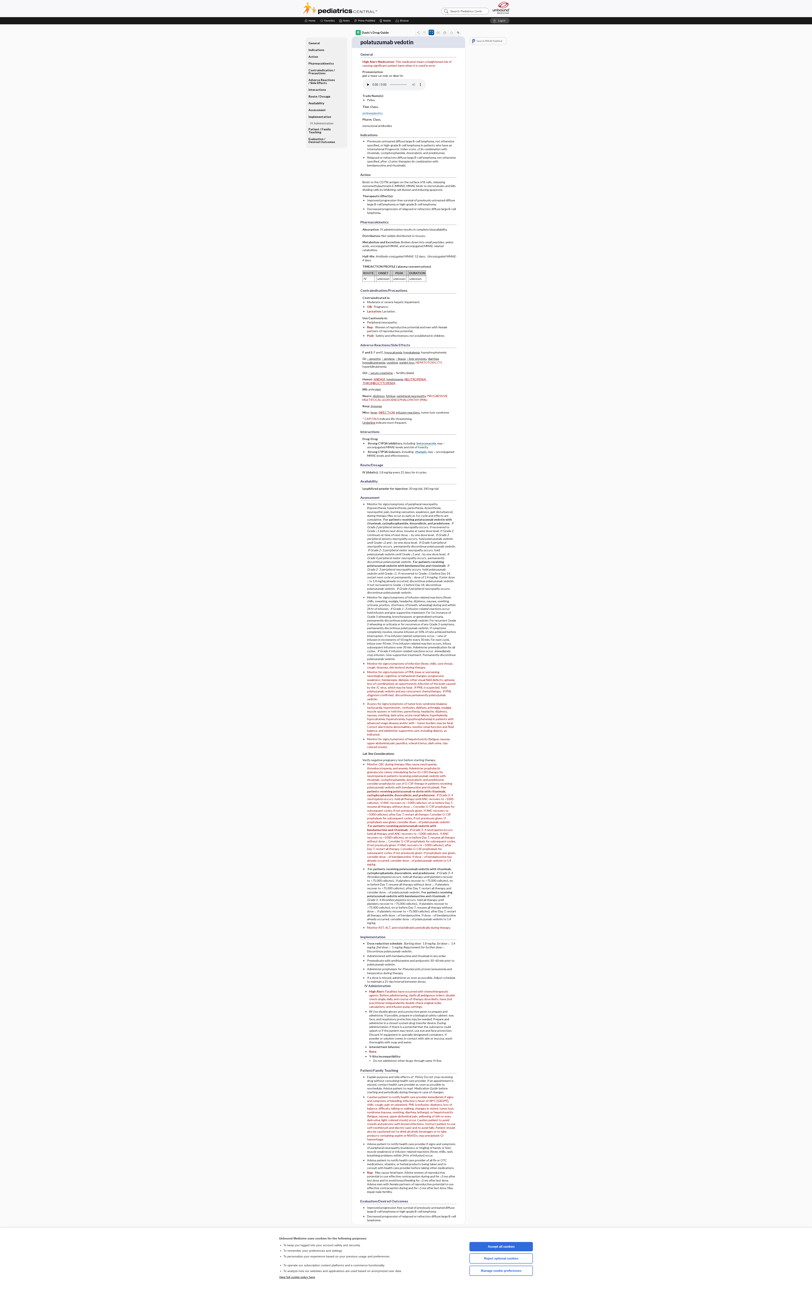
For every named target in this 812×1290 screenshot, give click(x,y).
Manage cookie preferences (501, 1270)
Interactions (317, 89)
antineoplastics (372, 113)
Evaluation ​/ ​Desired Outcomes (322, 140)
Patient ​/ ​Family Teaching (320, 130)
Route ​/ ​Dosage (319, 96)
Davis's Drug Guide (375, 32)
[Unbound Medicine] (501, 7)
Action (313, 56)
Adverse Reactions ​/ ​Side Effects (322, 81)
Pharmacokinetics (321, 63)
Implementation (320, 116)
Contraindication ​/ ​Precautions (322, 71)
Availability (316, 103)
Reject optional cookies (501, 1258)
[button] (402, 20)
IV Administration (321, 123)
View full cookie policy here (297, 1277)
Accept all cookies (501, 1246)
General (314, 43)
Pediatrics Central (355, 8)
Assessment (317, 110)
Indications (316, 50)
